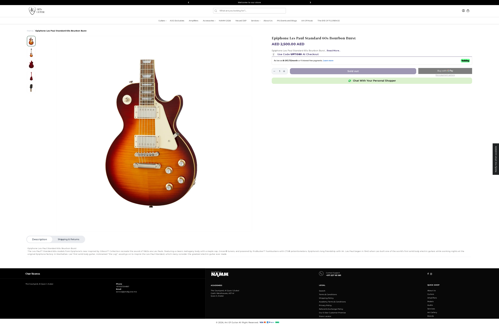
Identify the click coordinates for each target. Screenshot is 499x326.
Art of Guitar (231, 322)
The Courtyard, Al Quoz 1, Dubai (39, 284)
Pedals (430, 301)
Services (431, 309)
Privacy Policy (325, 305)
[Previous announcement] (188, 2)
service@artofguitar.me (126, 292)
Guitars (430, 294)
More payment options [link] (445, 75)
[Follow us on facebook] (431, 274)
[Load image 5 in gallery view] (31, 88)
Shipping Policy (326, 298)
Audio (430, 305)
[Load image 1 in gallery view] (31, 41)
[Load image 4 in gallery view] (31, 76)
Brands (430, 316)
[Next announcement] (310, 2)
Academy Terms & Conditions (332, 302)
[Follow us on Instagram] (428, 274)
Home (30, 31)
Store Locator (325, 316)
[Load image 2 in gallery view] (31, 53)
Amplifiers (432, 298)
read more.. (333, 50)
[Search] (216, 11)
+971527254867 (122, 286)
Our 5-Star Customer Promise (332, 313)
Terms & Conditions (328, 294)
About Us (431, 290)
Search (322, 291)
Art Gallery (432, 312)
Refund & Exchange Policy (331, 309)
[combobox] (249, 10)
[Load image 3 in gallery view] (31, 64)
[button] (468, 10)
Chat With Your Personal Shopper (374, 80)
